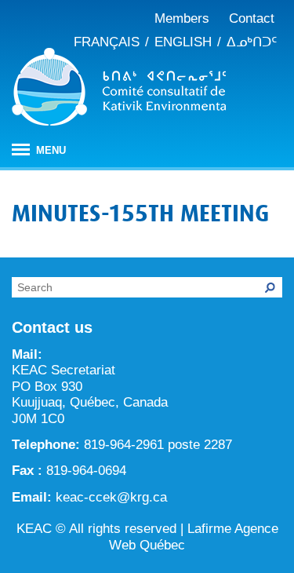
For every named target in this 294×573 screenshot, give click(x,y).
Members (181, 18)
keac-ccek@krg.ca (111, 497)
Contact (251, 18)
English (183, 42)
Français (107, 42)
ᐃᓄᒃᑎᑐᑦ (252, 42)
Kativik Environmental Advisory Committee (119, 89)
